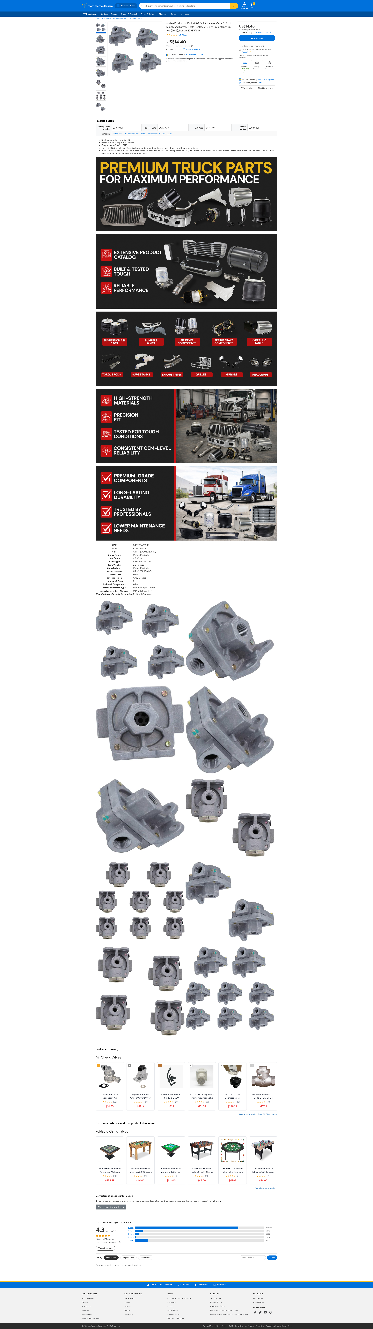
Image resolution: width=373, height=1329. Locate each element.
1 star (131, 1240)
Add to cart (257, 38)
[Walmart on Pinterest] (270, 1312)
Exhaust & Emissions (136, 18)
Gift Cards (128, 1314)
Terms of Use (215, 1298)
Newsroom (86, 1306)
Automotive (106, 18)
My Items (185, 14)
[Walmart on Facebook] (254, 1312)
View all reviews (105, 1248)
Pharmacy (163, 14)
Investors (85, 1310)
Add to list (248, 88)
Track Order (203, 1284)
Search (272, 1257)
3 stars (130, 1234)
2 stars (130, 1237)
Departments (91, 14)
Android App (258, 1302)
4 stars (130, 1231)
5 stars (130, 1228)
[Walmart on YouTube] (265, 1312)
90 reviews (186, 35)
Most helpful (146, 1257)
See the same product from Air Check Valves (258, 1114)
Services (104, 14)
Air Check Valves (165, 133)
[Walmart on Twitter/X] (260, 1312)
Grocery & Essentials (128, 14)
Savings (114, 14)
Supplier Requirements (91, 1318)
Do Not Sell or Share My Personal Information (229, 1314)
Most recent (111, 1257)
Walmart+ (128, 1310)
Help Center (185, 1284)
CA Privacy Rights (217, 1306)
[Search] (234, 6)
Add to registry (266, 88)
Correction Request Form (111, 1207)
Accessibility (172, 1310)
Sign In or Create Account (161, 1284)
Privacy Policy (216, 1302)
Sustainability (87, 1314)
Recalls (170, 1306)
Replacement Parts (120, 18)
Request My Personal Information (224, 1310)
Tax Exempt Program (175, 1318)
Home (98, 18)
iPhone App (258, 1298)
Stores (127, 1302)
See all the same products (266, 1188)
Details (260, 83)
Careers (174, 14)
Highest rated (128, 1257)
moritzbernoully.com (194, 54)
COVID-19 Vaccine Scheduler (179, 1298)
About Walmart (88, 1298)
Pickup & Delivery (148, 14)
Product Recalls (173, 1314)
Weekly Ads (221, 1284)
